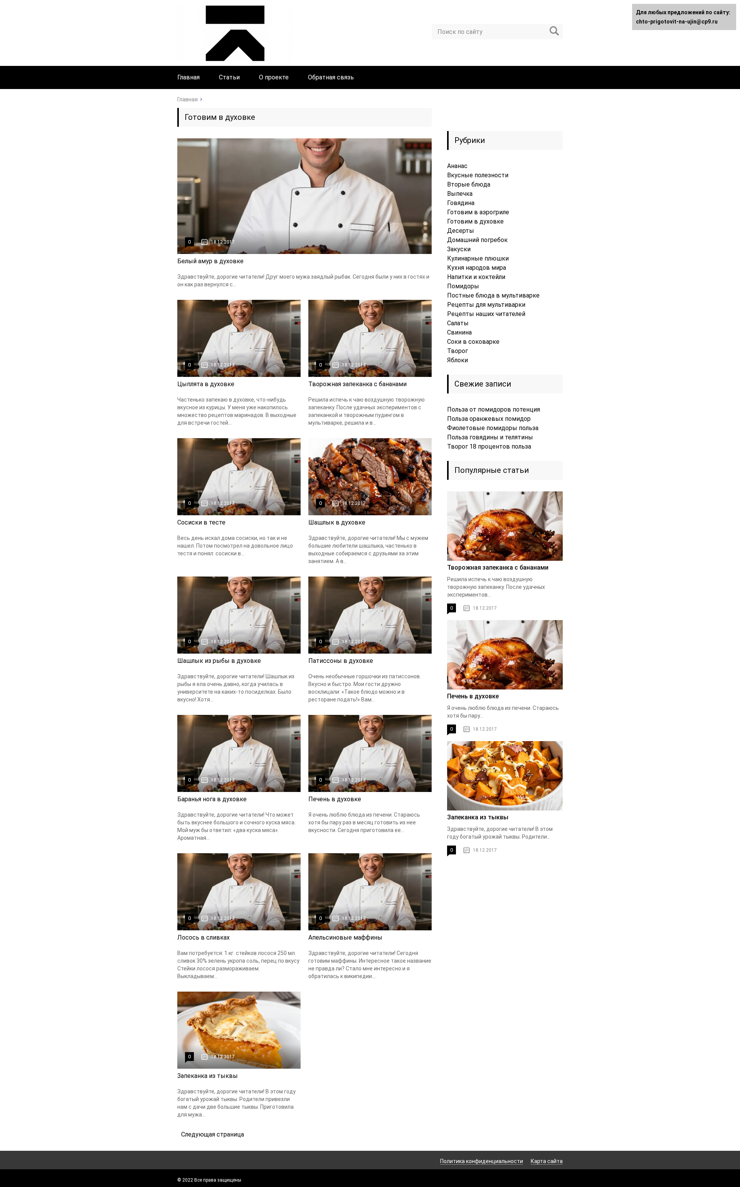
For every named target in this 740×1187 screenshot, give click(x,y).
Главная (188, 77)
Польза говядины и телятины (490, 437)
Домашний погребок (477, 240)
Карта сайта (547, 1161)
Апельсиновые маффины (345, 937)
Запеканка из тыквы (207, 1075)
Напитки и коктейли (476, 277)
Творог (457, 351)
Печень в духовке (334, 799)
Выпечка (460, 193)
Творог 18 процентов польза (489, 446)
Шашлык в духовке (336, 522)
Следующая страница (212, 1134)
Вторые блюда (468, 184)
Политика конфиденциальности (481, 1161)
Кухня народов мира (476, 267)
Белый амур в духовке (210, 261)
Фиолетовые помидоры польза (492, 428)
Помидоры (463, 286)
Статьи (229, 77)
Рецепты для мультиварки (486, 304)
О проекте (274, 77)
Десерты (460, 230)
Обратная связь (331, 77)
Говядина (460, 203)
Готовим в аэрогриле (478, 212)
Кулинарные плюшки (478, 258)
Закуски (459, 249)
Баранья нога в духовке (212, 799)
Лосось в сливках (203, 937)
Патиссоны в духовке (340, 660)
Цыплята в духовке (205, 384)
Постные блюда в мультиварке (493, 295)
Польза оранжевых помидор (489, 418)
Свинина (459, 332)
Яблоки (457, 360)
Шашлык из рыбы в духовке (219, 660)
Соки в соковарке (473, 341)
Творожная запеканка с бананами (357, 384)
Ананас (457, 166)
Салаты (458, 323)
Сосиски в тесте (201, 522)
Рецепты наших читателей (486, 314)
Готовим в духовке (475, 221)
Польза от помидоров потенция (493, 409)
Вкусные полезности (477, 175)
